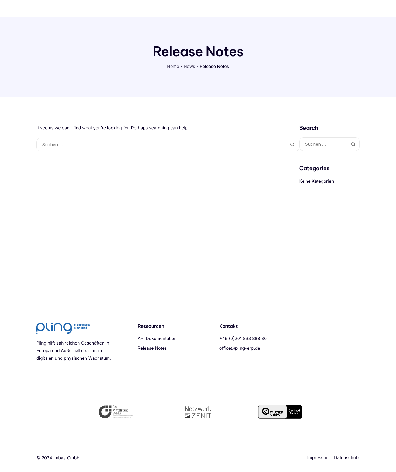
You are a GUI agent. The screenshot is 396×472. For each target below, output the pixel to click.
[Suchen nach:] (167, 144)
